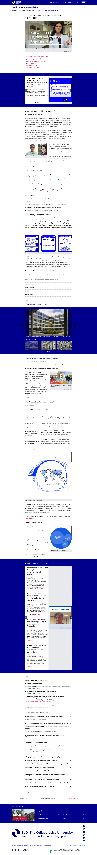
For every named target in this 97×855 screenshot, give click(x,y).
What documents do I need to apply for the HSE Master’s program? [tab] (44, 716)
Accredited (30, 210)
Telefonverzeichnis (43, 818)
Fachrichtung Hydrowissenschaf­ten (25, 7)
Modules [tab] (27, 291)
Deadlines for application (33, 67)
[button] (35, 103)
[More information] (42, 166)
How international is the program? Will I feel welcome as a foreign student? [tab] (46, 764)
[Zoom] (48, 322)
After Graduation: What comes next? (35, 61)
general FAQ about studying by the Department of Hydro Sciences (48, 745)
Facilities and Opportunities (33, 59)
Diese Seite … (72, 798)
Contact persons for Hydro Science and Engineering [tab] (39, 786)
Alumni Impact (31, 63)
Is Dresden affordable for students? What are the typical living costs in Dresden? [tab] (45, 775)
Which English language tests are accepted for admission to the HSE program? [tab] (47, 723)
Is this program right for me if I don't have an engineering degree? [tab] (43, 757)
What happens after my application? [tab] (35, 719)
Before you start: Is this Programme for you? (37, 56)
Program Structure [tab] (30, 284)
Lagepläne (41, 811)
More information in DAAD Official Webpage (39, 701)
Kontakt (14, 845)
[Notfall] (63, 2)
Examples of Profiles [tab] (30, 287)
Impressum (20, 845)
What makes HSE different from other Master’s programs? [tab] (41, 760)
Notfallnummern (67, 814)
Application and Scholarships (33, 65)
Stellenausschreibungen (69, 811)
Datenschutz (27, 845)
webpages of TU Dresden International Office (44, 705)
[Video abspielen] (48, 34)
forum (32, 750)
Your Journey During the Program (34, 58)
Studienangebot (42, 814)
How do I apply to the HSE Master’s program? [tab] (37, 712)
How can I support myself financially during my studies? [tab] (41, 731)
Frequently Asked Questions (33, 69)
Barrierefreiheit (47, 845)
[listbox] (48, 90)
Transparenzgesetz (37, 845)
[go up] (27, 300)
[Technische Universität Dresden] (16, 2)
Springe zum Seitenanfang (76, 845)
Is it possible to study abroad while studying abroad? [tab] (40, 767)
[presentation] (26, 90)
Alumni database (29, 518)
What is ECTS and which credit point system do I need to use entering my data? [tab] (46, 736)
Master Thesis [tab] (29, 294)
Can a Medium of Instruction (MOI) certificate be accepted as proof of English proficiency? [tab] (47, 727)
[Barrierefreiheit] (66, 2)
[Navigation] (83, 2)
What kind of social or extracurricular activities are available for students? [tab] (46, 783)
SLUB (64, 818)
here (64, 275)
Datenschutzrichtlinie (67, 51)
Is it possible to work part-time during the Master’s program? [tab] (42, 779)
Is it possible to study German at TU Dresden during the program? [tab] (43, 771)
